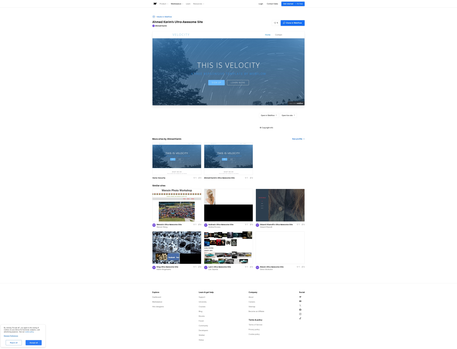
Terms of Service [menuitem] (255, 325)
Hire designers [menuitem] (158, 307)
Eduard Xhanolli (266, 227)
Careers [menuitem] (252, 302)
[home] (155, 4)
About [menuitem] (251, 297)
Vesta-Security (158, 178)
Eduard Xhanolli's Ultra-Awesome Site (276, 224)
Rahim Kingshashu (164, 269)
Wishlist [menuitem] (202, 335)
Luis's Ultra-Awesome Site (219, 267)
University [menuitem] (203, 302)
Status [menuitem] (201, 340)
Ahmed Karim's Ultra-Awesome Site (219, 178)
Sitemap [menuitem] (252, 307)
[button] (164, 4)
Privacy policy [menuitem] (254, 329)
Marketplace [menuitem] (157, 302)
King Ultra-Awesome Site (167, 267)
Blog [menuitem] (200, 311)
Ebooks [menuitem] (202, 316)
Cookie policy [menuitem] (254, 334)
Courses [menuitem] (202, 307)
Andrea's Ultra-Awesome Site (220, 224)
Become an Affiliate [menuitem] (256, 311)
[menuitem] (300, 297)
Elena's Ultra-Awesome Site (271, 267)
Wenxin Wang (162, 227)
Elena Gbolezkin (266, 269)
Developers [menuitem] (203, 330)
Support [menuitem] (202, 297)
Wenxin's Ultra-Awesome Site (169, 224)
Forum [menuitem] (201, 321)
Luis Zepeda (213, 269)
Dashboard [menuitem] (156, 297)
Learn (188, 4)
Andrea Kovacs (214, 227)
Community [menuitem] (203, 326)
